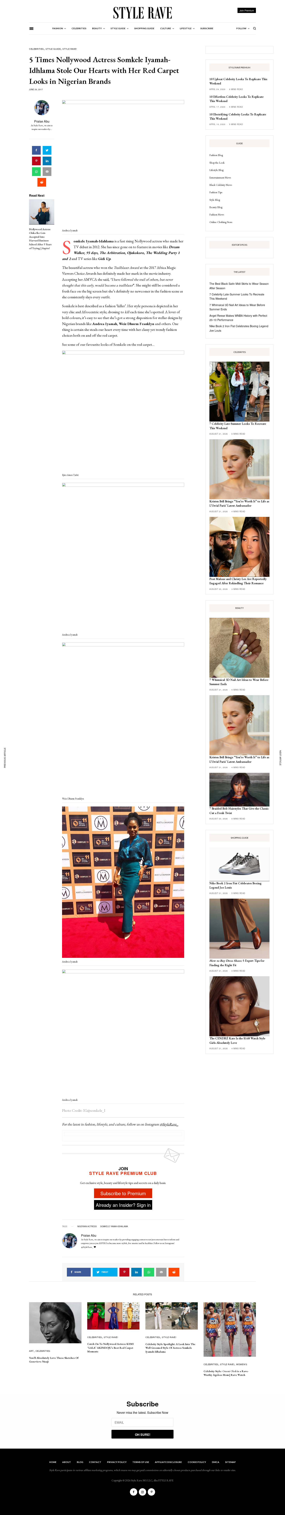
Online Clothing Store (220, 222)
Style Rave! (69, 48)
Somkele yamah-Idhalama (114, 1226)
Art (31, 1350)
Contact (95, 1462)
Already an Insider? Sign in (123, 1204)
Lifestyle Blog (216, 170)
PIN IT (125, 164)
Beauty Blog (215, 207)
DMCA (215, 1462)
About (66, 1462)
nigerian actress (87, 1226)
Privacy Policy (117, 1462)
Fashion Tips (215, 192)
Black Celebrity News (220, 185)
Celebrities (36, 48)
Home (52, 1462)
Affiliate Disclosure (168, 1462)
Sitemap (230, 1462)
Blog (80, 1462)
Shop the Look (217, 162)
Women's (241, 1364)
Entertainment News (220, 177)
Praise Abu (41, 121)
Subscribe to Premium (123, 1193)
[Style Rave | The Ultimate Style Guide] (142, 12)
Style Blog (214, 200)
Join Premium (246, 10)
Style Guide (53, 48)
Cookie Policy (197, 1462)
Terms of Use (140, 1462)
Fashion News (216, 214)
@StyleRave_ (169, 1124)
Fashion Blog (216, 155)
